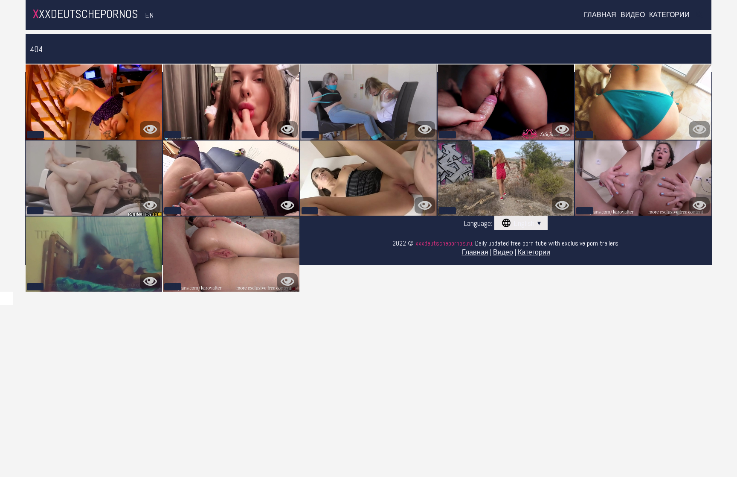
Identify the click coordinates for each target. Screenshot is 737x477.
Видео (633, 15)
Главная (600, 15)
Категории (669, 15)
